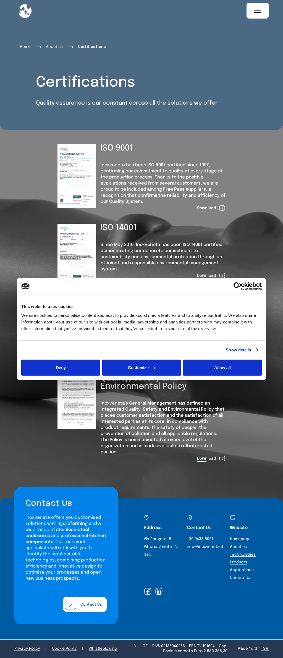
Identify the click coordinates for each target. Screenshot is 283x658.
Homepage (240, 539)
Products (238, 562)
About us (54, 47)
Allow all (222, 367)
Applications (242, 570)
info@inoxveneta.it (205, 547)
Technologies (243, 554)
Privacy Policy (27, 649)
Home (25, 47)
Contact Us (240, 578)
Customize (138, 367)
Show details (238, 350)
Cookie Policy (64, 649)
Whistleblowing (103, 649)
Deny (61, 367)
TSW (265, 649)
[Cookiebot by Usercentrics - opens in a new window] (237, 286)
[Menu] (258, 11)
